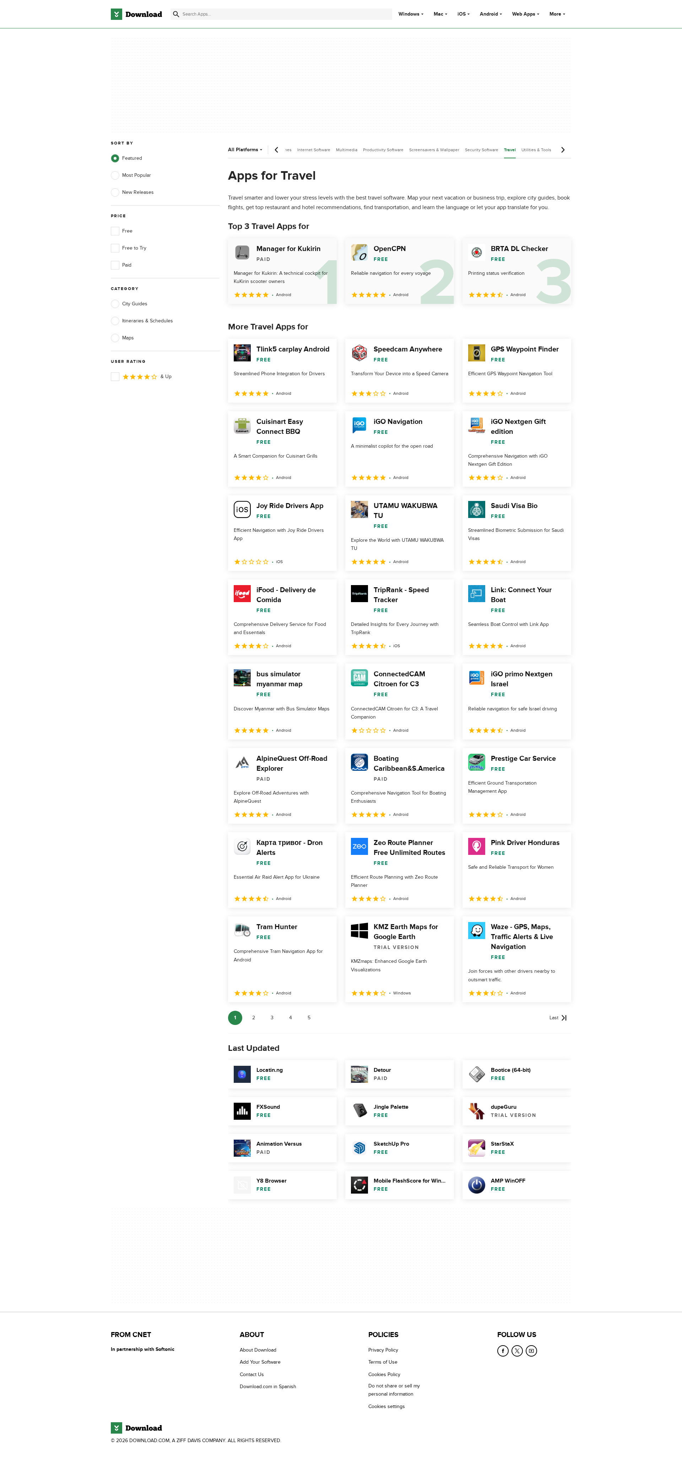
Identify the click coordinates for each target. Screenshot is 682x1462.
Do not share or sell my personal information (394, 1390)
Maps (128, 338)
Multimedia (346, 149)
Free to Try (134, 248)
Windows (409, 14)
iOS (462, 14)
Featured (132, 158)
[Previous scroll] (276, 149)
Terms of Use (382, 1362)
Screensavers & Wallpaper (434, 149)
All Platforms (243, 150)
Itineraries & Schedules (147, 321)
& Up (166, 376)
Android (489, 14)
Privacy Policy (383, 1350)
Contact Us (252, 1374)
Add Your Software (260, 1362)
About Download (258, 1350)
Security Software (481, 149)
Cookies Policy (384, 1374)
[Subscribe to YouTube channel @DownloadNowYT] (531, 1351)
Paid (126, 265)
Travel (510, 150)
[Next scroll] (562, 149)
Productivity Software (383, 149)
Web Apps (523, 14)
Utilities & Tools (536, 149)
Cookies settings (386, 1406)
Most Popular (136, 175)
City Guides (134, 304)
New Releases (138, 192)
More (555, 14)
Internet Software (313, 149)
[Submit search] (176, 14)
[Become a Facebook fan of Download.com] (503, 1351)
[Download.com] (136, 14)
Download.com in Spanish (268, 1387)
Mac (438, 14)
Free (127, 231)
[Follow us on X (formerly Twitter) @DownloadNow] (517, 1351)
